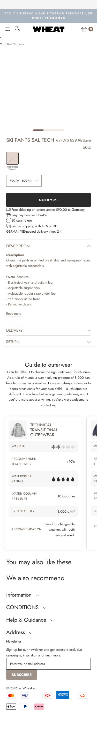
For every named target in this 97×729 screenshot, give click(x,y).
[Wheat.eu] (48, 29)
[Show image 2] (48, 130)
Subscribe (22, 674)
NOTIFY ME (48, 200)
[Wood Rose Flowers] (12, 158)
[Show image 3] (59, 130)
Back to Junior (15, 44)
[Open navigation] (8, 29)
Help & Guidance (27, 620)
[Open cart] (84, 29)
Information (19, 595)
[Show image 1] (38, 130)
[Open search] (17, 29)
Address (16, 632)
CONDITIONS (23, 607)
